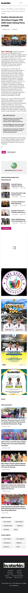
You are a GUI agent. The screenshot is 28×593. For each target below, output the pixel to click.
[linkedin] (15, 157)
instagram (10, 574)
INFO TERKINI (7, 521)
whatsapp (10, 572)
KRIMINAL (19, 525)
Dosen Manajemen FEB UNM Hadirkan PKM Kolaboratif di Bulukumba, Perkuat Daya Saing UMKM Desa (13, 508)
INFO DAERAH (9, 9)
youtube (19, 574)
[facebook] (2, 157)
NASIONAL (6, 529)
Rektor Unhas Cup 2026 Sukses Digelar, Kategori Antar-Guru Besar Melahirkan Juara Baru (13, 443)
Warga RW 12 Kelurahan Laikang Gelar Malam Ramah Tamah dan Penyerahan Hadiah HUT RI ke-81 (13, 487)
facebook (10, 570)
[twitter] (5, 157)
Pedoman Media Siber (17, 575)
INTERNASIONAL (8, 525)
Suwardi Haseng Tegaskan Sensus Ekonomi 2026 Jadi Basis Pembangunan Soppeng (17, 185)
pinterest (19, 572)
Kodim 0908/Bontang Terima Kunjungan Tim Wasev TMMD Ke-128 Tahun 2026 (14, 125)
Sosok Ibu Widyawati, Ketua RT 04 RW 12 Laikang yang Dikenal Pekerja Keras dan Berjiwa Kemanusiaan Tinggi (13, 422)
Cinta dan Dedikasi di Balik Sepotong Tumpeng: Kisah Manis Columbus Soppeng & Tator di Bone (18, 202)
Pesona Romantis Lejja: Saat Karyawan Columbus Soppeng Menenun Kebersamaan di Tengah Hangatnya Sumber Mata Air (18, 194)
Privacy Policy (18, 577)
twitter (19, 570)
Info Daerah (6, 416)
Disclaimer (9, 577)
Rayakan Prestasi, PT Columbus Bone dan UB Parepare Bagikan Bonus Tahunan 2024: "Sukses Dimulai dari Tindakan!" (13, 120)
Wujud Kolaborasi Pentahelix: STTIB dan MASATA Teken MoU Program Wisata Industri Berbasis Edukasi (13, 130)
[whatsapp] (8, 157)
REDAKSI (7, 575)
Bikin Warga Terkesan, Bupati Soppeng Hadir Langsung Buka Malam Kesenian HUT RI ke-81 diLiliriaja (13, 465)
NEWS (15, 529)
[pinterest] (11, 157)
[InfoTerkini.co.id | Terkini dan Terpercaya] (6, 3)
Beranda (3, 9)
